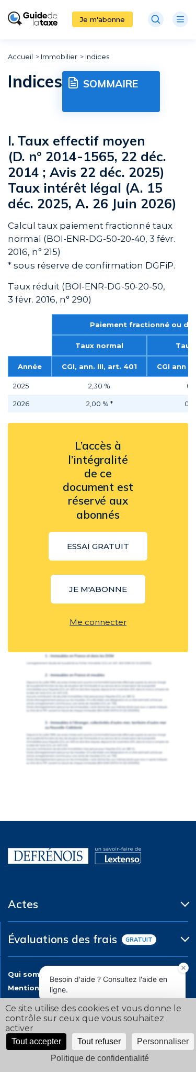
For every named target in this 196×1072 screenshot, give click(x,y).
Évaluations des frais (62, 939)
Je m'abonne (102, 19)
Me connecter (98, 622)
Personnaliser (163, 1041)
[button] (183, 968)
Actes (23, 904)
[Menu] (180, 19)
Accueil (20, 56)
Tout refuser (99, 1041)
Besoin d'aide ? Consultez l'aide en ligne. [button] (108, 984)
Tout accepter (36, 1041)
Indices (97, 56)
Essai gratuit (98, 546)
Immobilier (59, 56)
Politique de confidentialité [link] (100, 1058)
